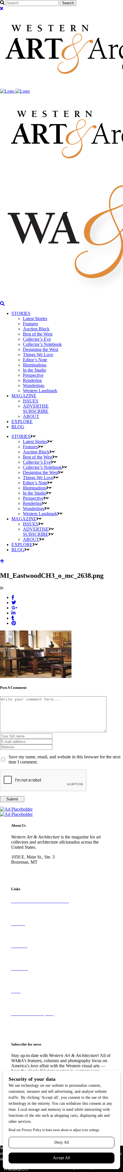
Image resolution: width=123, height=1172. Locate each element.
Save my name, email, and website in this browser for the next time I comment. (64, 759)
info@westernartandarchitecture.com (44, 872)
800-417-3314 (24, 867)
